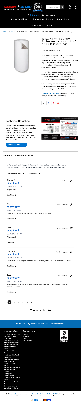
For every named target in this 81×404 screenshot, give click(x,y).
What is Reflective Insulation (10, 348)
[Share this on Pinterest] (53, 103)
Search (25, 334)
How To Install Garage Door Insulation (11, 360)
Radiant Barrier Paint (11, 382)
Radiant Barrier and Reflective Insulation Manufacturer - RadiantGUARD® (33, 394)
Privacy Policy (27, 341)
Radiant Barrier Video (11, 345)
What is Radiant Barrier (11, 343)
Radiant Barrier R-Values (12, 367)
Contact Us (35, 25)
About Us (62, 19)
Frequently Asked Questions (10, 337)
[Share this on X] (43, 103)
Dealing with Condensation (9, 375)
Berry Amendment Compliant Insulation (11, 387)
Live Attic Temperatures (12, 334)
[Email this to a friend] (58, 103)
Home (5, 32)
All (12, 32)
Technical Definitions (11, 341)
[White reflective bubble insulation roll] (21, 55)
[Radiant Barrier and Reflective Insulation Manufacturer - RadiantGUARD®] (18, 7)
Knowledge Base (42, 19)
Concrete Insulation (11, 384)
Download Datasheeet (16, 145)
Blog (49, 25)
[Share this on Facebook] (48, 103)
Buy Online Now (19, 19)
